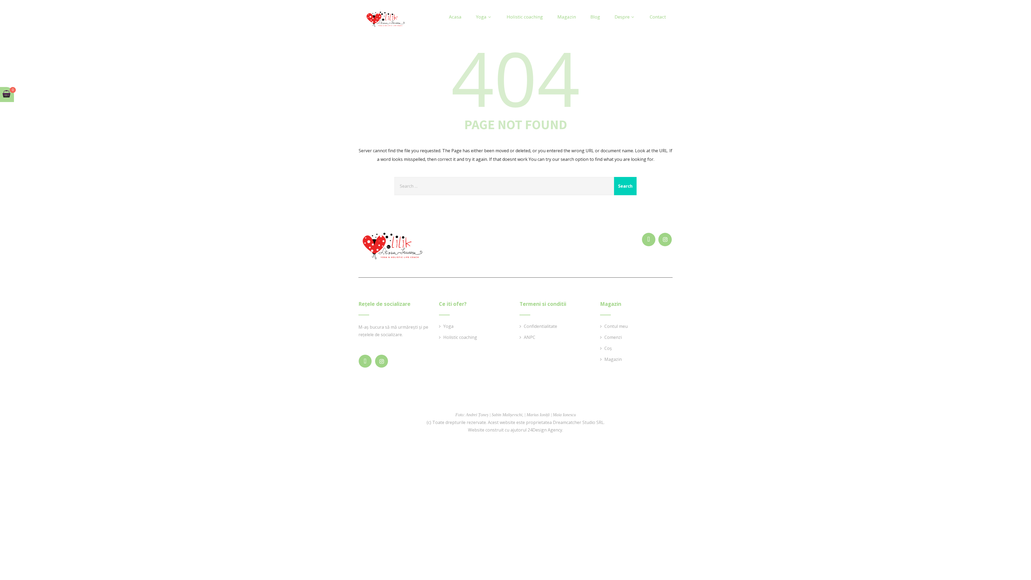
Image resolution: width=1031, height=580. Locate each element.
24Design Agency (545, 430)
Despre (622, 17)
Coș (608, 348)
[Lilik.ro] (385, 19)
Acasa (455, 17)
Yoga (481, 17)
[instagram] (665, 239)
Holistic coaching (525, 17)
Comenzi (613, 337)
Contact (658, 17)
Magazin (566, 17)
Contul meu (616, 326)
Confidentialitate (540, 326)
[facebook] (648, 239)
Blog (595, 17)
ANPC (529, 337)
